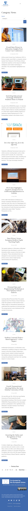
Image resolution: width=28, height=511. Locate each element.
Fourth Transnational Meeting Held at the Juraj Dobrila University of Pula (14, 388)
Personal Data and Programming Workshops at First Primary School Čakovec (14, 289)
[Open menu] (20, 3)
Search (3, 16)
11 (16, 470)
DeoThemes (18, 503)
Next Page (22, 470)
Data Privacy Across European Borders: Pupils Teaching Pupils (14, 240)
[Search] (25, 21)
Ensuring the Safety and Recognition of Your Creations (14, 437)
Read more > (5, 72)
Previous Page (14, 466)
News (14, 44)
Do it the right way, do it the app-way (14, 144)
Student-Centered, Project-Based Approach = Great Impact (14, 339)
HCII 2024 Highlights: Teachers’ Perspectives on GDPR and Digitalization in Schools (14, 190)
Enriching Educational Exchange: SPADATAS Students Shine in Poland (14, 97)
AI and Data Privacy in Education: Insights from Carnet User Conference (14, 49)
